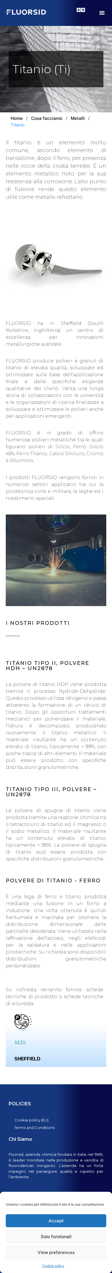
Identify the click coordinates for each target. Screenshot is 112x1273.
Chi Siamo (20, 1139)
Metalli (78, 118)
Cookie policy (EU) (31, 1120)
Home (17, 118)
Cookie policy (53, 1265)
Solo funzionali (56, 1236)
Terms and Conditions (34, 1127)
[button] (102, 12)
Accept (56, 1220)
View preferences (56, 1252)
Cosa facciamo (46, 118)
